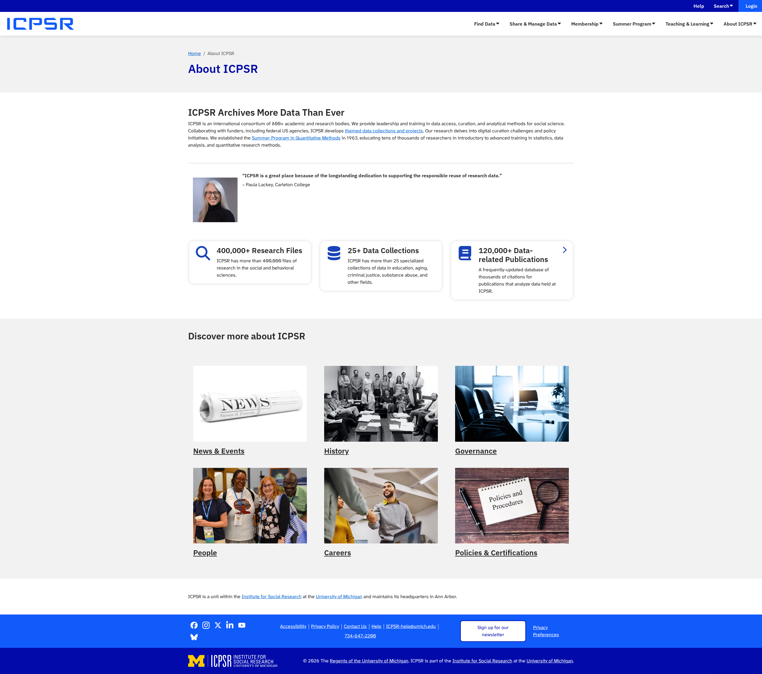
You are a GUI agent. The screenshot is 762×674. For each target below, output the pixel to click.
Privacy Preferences (546, 631)
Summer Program (632, 24)
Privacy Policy (325, 626)
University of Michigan (339, 596)
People (205, 552)
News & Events (218, 450)
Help (699, 6)
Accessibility (293, 626)
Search (721, 6)
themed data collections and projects (384, 131)
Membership (585, 24)
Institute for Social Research (272, 596)
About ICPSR (738, 24)
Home (194, 53)
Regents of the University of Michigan (369, 661)
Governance (476, 450)
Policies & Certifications (496, 552)
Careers (337, 552)
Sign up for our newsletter (493, 631)
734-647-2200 (360, 636)
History (336, 450)
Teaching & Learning (687, 24)
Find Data (484, 24)
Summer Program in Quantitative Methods (296, 138)
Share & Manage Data (533, 24)
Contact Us (355, 626)
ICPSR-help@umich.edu (411, 626)
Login (750, 6)
